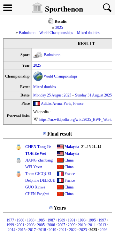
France (78, 103)
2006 (51, 225)
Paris (67, 103)
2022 (73, 230)
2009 (71, 225)
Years (60, 207)
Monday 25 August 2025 (52, 95)
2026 (103, 230)
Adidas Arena (51, 103)
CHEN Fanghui (37, 194)
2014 (11, 230)
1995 (92, 220)
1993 (82, 220)
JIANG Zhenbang (39, 160)
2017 (32, 230)
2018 (42, 230)
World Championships (61, 76)
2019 (52, 230)
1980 (20, 220)
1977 (10, 220)
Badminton (52, 55)
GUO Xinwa (35, 187)
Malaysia (72, 147)
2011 (92, 225)
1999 (10, 225)
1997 (102, 220)
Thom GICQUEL (38, 173)
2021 (62, 230)
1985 (41, 220)
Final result (59, 133)
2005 (41, 225)
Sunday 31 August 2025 (93, 95)
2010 (82, 225)
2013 (102, 225)
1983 (30, 220)
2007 (61, 225)
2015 (22, 230)
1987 (51, 220)
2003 (30, 225)
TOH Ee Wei (35, 153)
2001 (20, 225)
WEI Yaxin (33, 167)
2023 (83, 230)
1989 (61, 220)
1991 (71, 220)
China (69, 160)
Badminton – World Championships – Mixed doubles (59, 32)
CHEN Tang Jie (38, 147)
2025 (59, 27)
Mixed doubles (44, 87)
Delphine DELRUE (40, 180)
